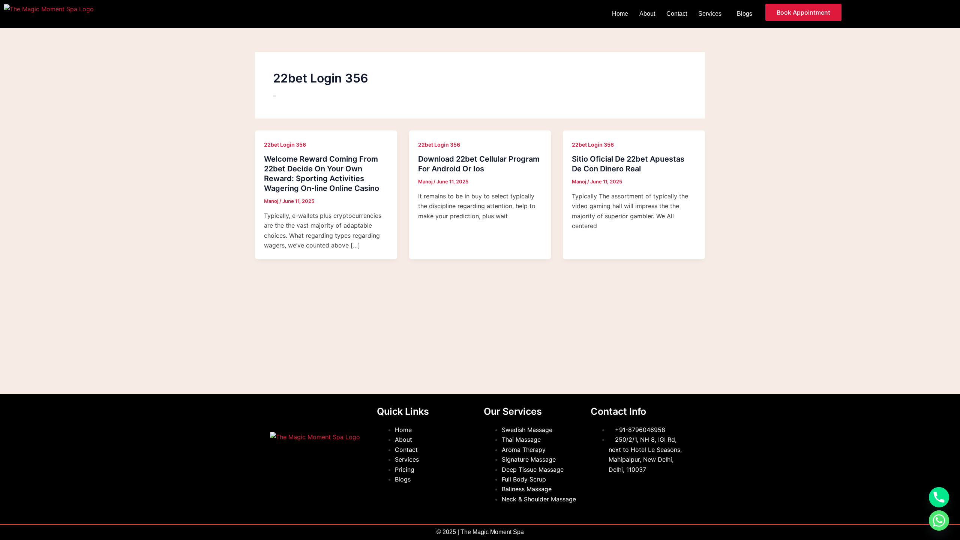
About (647, 13)
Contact (676, 13)
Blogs (744, 13)
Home (620, 13)
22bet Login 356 (285, 144)
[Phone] (939, 497)
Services (710, 13)
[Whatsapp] (939, 520)
